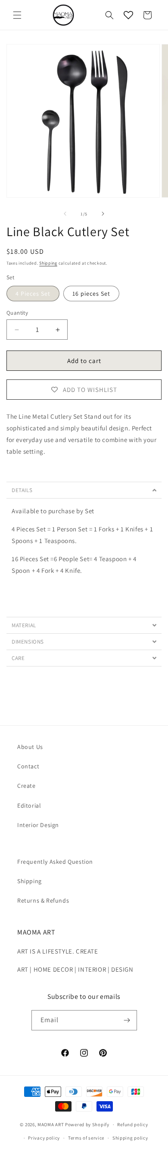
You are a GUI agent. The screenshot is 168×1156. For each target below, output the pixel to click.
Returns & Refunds (43, 900)
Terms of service (86, 1138)
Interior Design (38, 825)
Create (26, 786)
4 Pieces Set (33, 293)
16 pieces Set (91, 293)
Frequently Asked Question (55, 861)
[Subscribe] (127, 1020)
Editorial (29, 805)
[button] (17, 15)
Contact (28, 766)
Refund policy (132, 1124)
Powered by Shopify (87, 1124)
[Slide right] (102, 213)
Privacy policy (44, 1138)
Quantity (17, 312)
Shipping (48, 263)
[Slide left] (65, 213)
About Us (30, 747)
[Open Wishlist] (128, 15)
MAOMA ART (50, 1124)
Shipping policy (130, 1138)
